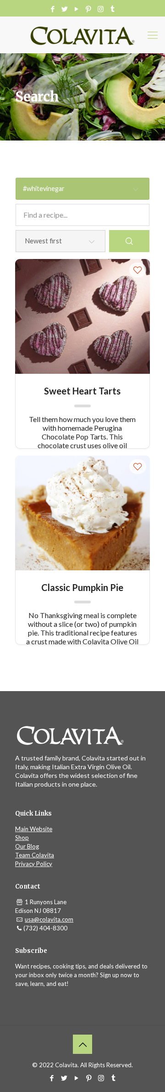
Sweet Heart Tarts (82, 390)
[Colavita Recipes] (82, 35)
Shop (22, 837)
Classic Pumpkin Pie (82, 587)
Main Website (33, 829)
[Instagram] (100, 9)
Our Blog (27, 846)
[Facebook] (53, 9)
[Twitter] (65, 9)
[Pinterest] (89, 9)
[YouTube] (77, 9)
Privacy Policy (33, 863)
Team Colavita (34, 855)
